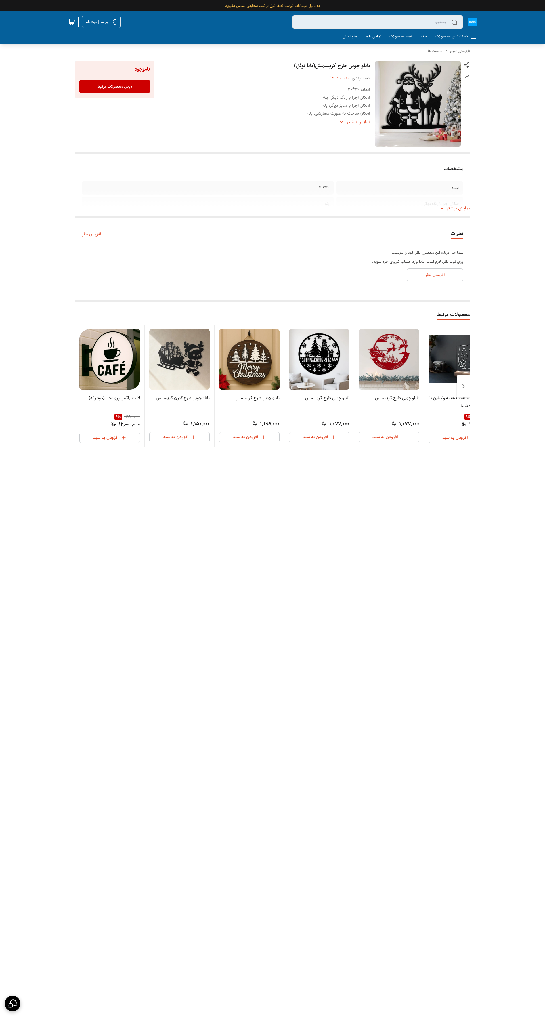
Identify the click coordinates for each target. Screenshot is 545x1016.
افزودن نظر (91, 234)
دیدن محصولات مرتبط (114, 86)
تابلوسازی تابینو (460, 51)
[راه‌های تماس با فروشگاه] (12, 1003)
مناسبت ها (435, 51)
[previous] (463, 386)
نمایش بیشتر (458, 208)
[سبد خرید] (71, 21)
